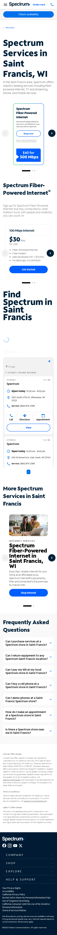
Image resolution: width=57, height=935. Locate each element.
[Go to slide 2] (32, 170)
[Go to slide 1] (26, 170)
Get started (28, 269)
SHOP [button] (11, 863)
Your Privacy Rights (11, 888)
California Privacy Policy (13, 894)
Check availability (29, 14)
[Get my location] (49, 361)
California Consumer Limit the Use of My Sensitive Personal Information (26, 906)
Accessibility (8, 891)
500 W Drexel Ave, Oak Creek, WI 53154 (31, 457)
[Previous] (5, 133)
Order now (39, 4)
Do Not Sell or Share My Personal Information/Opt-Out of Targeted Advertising (26, 899)
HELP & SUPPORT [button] (21, 879)
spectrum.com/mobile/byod (35, 801)
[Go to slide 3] (34, 170)
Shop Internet (28, 592)
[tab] (28, 855)
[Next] (51, 133)
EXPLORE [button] (14, 871)
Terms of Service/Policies (14, 910)
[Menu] (5, 4)
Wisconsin (9, 27)
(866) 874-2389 (23, 405)
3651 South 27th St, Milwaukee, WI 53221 (28, 399)
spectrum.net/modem (12, 780)
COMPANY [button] (15, 855)
